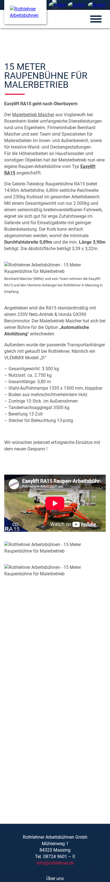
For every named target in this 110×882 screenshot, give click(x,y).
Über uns (55, 878)
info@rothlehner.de (55, 863)
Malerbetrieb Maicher (33, 114)
